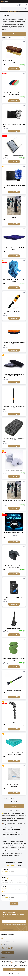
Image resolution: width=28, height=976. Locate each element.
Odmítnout (18, 973)
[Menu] (26, 5)
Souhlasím (14, 969)
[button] (14, 36)
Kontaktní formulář (7, 952)
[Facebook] (2, 948)
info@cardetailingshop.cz (9, 941)
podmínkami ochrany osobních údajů (19, 924)
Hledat (25, 8)
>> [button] (16, 801)
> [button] (14, 801)
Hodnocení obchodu (14, 862)
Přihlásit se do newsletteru (8, 928)
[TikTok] (12, 948)
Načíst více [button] (14, 806)
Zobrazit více (14, 903)
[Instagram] (6, 948)
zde (14, 966)
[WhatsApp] (9, 948)
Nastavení (11, 973)
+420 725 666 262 (7, 944)
